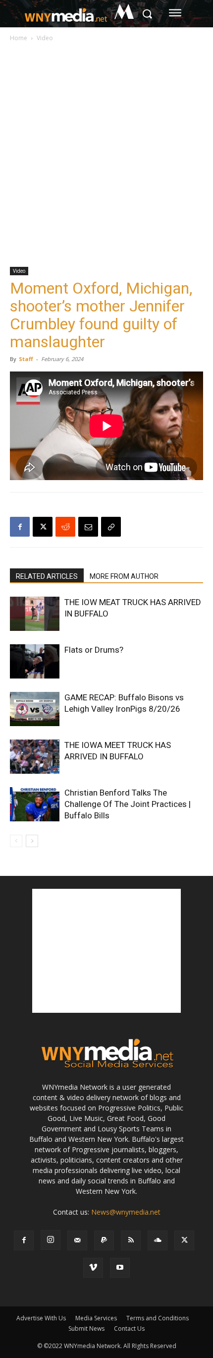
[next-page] (32, 841)
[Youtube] (120, 1268)
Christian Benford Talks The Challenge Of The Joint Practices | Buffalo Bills (127, 804)
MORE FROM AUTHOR (124, 576)
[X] (43, 527)
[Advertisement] (106, 155)
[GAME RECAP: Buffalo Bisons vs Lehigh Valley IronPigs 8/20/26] (34, 709)
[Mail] (77, 1240)
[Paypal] (104, 1240)
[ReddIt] (65, 527)
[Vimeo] (93, 1268)
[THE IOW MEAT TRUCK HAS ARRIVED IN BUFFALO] (34, 614)
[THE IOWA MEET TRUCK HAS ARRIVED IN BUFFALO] (34, 757)
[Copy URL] (111, 527)
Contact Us (129, 1328)
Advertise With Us (41, 1318)
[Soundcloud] (157, 1240)
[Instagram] (50, 1240)
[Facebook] (20, 527)
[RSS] (131, 1240)
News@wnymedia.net (125, 1212)
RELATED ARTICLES (47, 576)
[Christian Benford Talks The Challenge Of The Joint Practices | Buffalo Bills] (34, 804)
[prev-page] (16, 841)
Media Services (96, 1318)
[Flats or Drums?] (34, 661)
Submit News (86, 1328)
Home (18, 38)
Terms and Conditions (157, 1318)
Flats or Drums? (93, 650)
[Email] (88, 527)
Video (45, 38)
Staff (26, 359)
